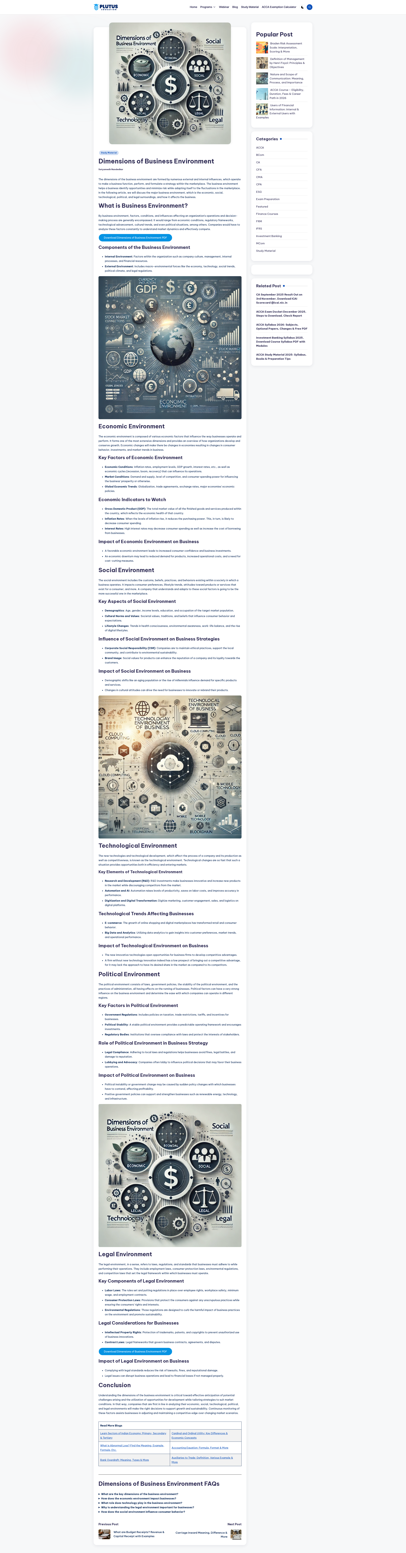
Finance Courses (267, 214)
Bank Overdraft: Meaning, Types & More (124, 1460)
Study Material (109, 153)
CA (258, 162)
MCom (260, 243)
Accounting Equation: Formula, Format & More (200, 1447)
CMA (259, 177)
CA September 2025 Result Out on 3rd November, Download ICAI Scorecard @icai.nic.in (279, 298)
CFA (259, 169)
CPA (259, 184)
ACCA (260, 147)
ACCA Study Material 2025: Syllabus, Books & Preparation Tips (281, 357)
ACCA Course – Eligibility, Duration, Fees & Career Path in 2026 (287, 94)
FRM (259, 221)
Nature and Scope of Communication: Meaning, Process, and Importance (287, 78)
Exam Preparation (268, 199)
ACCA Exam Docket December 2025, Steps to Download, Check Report (281, 314)
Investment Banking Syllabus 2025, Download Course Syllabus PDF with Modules (280, 342)
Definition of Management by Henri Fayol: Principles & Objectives (287, 63)
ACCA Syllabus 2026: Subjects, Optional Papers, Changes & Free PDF (282, 327)
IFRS (259, 228)
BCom (260, 155)
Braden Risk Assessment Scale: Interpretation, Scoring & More (286, 47)
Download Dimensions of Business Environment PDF (135, 237)
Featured (262, 206)
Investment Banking (269, 236)
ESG (259, 192)
